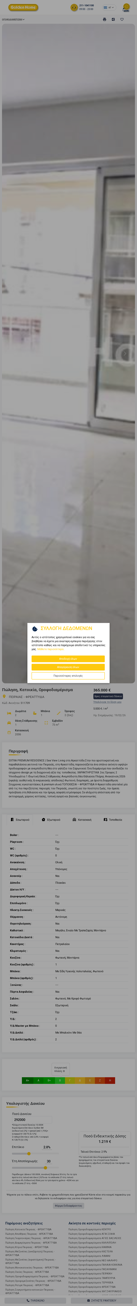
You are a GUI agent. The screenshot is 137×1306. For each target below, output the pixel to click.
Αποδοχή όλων (68, 658)
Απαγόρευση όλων (68, 667)
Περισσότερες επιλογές (68, 675)
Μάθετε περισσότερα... (51, 649)
